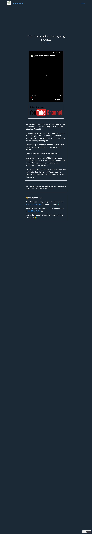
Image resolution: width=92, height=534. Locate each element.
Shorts (83, 3)
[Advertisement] (46, 17)
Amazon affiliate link (33, 204)
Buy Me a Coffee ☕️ (35, 211)
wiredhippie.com (18, 3)
